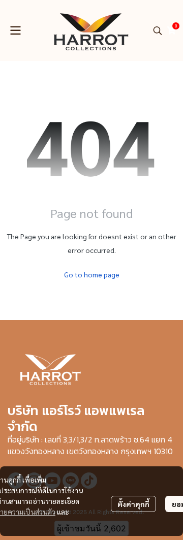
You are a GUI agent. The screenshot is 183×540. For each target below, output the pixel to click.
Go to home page (91, 274)
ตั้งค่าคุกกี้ (133, 504)
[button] (157, 30)
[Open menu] (15, 30)
